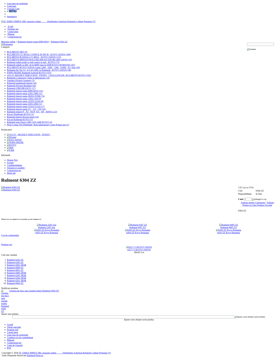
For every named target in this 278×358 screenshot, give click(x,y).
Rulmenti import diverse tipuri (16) (23, 117)
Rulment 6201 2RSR (16, 280)
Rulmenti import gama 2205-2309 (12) (24, 93)
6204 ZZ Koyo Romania (137, 232)
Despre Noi (12, 160)
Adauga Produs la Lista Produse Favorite (258, 203)
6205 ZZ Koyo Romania (46, 232)
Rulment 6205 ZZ (15, 262)
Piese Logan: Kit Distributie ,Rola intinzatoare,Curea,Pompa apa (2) (38, 125)
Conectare (11, 6)
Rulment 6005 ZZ (228, 227)
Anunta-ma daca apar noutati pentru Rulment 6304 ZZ (34, 291)
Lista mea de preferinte (17, 3)
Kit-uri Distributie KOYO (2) (20, 114)
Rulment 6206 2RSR (16, 278)
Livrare (10, 162)
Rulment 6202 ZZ (15, 260)
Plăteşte (11, 34)
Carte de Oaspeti (14, 345)
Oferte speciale (14, 327)
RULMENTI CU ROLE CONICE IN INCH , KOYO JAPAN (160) (39, 54)
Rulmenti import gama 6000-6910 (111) (25, 91)
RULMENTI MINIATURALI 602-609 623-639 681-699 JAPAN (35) (39, 59)
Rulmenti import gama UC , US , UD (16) (26, 109)
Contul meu (13, 31)
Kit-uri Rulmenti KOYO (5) (20, 119)
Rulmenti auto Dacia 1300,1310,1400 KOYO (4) (29, 122)
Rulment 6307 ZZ (137, 227)
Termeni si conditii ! (16, 168)
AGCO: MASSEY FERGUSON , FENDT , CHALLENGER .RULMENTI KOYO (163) (49, 75)
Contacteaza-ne (14, 170)
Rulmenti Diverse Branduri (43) (21, 85)
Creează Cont (13, 9)
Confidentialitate (14, 165)
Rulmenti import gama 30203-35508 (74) (26, 96)
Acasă (10, 26)
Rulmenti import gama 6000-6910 (33, 42)
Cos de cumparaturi (10, 235)
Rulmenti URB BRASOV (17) (21, 88)
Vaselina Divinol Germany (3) (20, 80)
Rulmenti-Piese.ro (35, 355)
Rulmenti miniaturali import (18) (21, 83)
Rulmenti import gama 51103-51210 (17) (25, 106)
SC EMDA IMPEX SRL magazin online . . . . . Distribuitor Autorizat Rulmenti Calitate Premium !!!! (65, 353)
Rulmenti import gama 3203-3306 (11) (24, 104)
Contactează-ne (15, 37)
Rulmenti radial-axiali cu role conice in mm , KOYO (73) (33, 62)
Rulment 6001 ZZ (15, 270)
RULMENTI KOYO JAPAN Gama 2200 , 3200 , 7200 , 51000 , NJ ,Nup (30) (43, 67)
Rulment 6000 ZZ (15, 267)
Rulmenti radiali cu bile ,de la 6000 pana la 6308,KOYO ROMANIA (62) (41, 65)
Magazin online (8, 42)
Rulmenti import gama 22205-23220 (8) (25, 101)
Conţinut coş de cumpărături (20, 337)
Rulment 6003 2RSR (16, 265)
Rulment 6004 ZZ (15, 283)
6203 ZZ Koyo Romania (228, 232)
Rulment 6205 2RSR (16, 275)
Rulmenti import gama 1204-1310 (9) (24, 98)
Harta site (11, 173)
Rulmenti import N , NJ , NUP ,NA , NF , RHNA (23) (32, 112)
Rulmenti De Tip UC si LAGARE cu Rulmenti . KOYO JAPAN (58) (39, 70)
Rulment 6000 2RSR (16, 273)
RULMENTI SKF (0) (17, 52)
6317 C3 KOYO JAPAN (139, 250)
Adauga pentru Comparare (253, 202)
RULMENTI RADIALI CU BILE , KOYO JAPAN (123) (34, 57)
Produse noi (13, 29)
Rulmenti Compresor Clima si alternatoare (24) (28, 78)
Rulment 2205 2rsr (46, 227)
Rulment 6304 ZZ (59, 42)
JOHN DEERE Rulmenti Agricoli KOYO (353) (29, 72)
